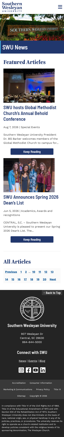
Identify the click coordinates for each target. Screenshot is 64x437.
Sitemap (21, 396)
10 (33, 271)
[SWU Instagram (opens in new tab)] (21, 370)
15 (12, 279)
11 (40, 271)
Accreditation (19, 383)
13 (52, 271)
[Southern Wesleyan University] (32, 309)
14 (6, 279)
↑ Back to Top (52, 293)
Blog (42, 360)
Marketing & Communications (17, 389)
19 (38, 279)
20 (44, 279)
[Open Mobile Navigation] (59, 7)
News (22, 360)
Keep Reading (32, 152)
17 (25, 279)
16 (19, 279)
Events (32, 360)
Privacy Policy (43, 389)
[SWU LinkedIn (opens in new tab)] (42, 370)
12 (45, 271)
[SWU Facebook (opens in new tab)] (28, 370)
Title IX (57, 389)
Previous (11, 271)
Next (53, 279)
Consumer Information (41, 383)
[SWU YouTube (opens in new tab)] (35, 370)
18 (31, 279)
